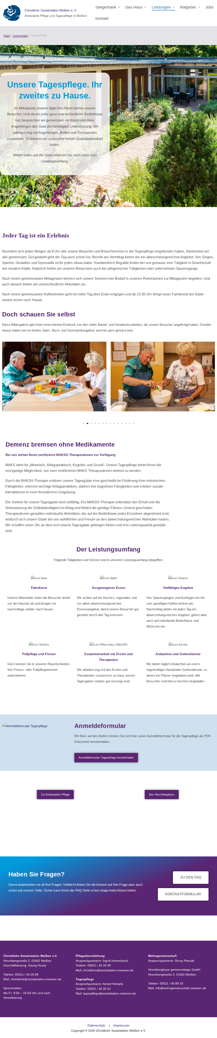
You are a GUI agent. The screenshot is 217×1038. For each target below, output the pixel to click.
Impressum (121, 1025)
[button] (118, 7)
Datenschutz (97, 1025)
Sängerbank (105, 7)
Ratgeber (188, 7)
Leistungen (161, 7)
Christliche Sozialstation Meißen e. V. (51, 10)
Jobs (209, 7)
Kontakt (101, 18)
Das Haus (133, 7)
